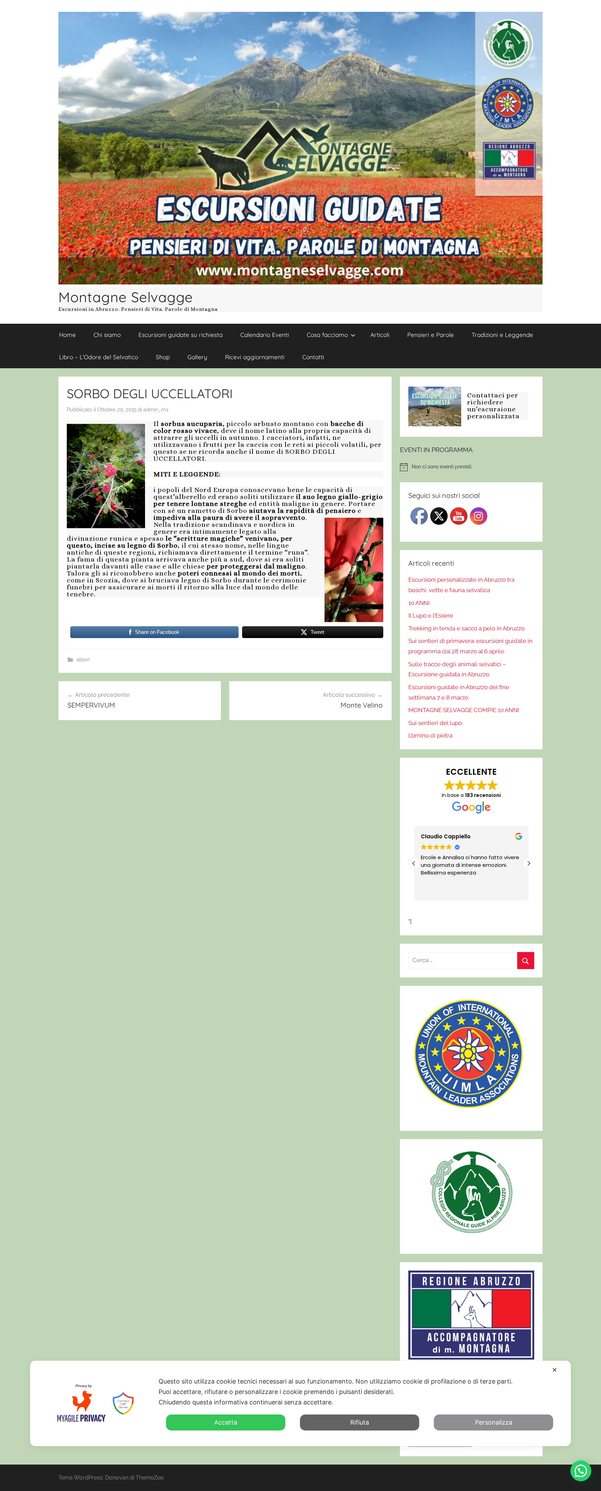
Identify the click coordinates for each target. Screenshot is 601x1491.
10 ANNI (419, 602)
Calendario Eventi (264, 334)
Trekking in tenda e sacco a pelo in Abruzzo (466, 628)
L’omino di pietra (430, 735)
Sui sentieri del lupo (435, 722)
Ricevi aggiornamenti (255, 357)
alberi (83, 659)
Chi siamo (107, 334)
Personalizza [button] (493, 1422)
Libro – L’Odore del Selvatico (98, 357)
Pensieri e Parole (430, 334)
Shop (163, 357)
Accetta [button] (225, 1422)
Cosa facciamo (327, 334)
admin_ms (155, 409)
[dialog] (300, 1403)
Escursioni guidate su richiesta (180, 334)
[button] (528, 863)
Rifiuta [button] (359, 1422)
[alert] (471, 467)
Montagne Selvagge (125, 297)
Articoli (380, 334)
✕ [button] (554, 1369)
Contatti (313, 357)
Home (67, 334)
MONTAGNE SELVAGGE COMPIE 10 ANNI (463, 710)
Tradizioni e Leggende (502, 334)
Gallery (197, 357)
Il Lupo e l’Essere (430, 615)
